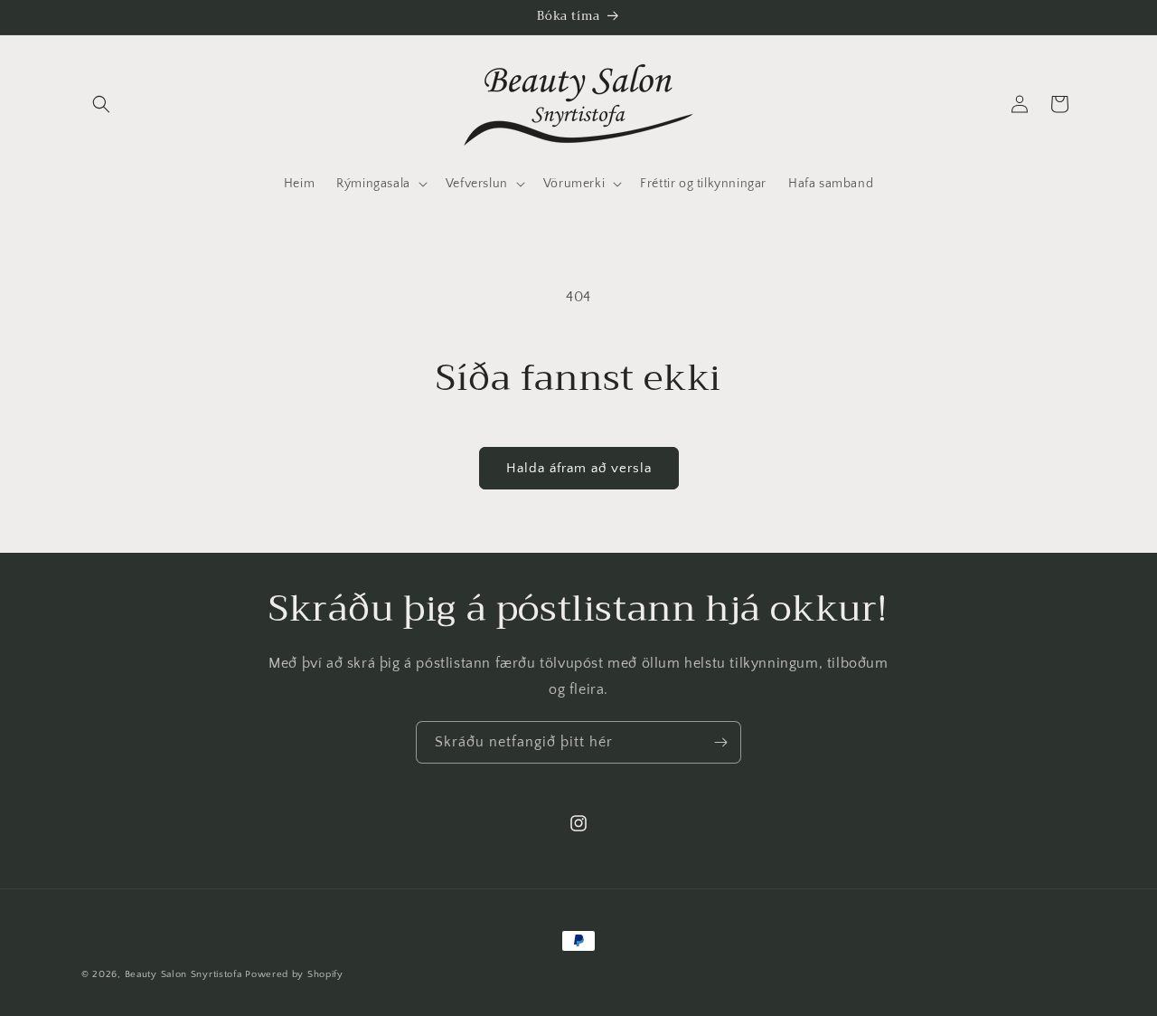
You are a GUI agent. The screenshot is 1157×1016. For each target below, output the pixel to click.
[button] (101, 104)
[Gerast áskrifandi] (720, 742)
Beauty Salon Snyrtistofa (183, 974)
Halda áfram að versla (579, 468)
